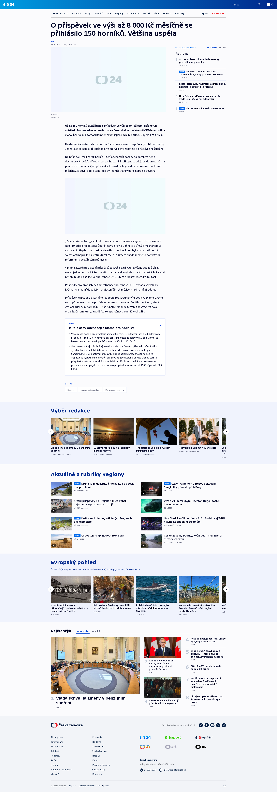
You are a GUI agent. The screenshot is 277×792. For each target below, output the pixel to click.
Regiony (119, 13)
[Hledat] (259, 4)
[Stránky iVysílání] (203, 737)
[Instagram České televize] (201, 725)
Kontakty (97, 774)
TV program (57, 737)
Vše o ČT (55, 774)
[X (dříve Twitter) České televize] (218, 725)
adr (52, 41)
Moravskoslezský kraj (90, 390)
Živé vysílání (57, 741)
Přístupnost (103, 785)
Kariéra (96, 760)
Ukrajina (76, 13)
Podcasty (179, 13)
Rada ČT (96, 755)
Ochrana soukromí (87, 785)
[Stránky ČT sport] (173, 737)
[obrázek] (108, 79)
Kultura (167, 13)
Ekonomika (133, 13)
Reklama (96, 741)
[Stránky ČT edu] (200, 746)
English (72, 785)
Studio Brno (98, 746)
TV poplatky (57, 746)
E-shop (54, 764)
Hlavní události (60, 13)
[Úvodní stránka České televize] (67, 725)
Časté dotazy (98, 769)
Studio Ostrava (99, 751)
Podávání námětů (101, 764)
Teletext (55, 751)
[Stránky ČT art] (170, 746)
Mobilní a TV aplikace (61, 769)
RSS (224, 785)
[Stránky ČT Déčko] (145, 746)
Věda (156, 13)
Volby (87, 13)
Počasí (146, 13)
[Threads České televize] (224, 725)
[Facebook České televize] (206, 725)
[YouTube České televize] (212, 725)
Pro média (97, 737)
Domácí (98, 13)
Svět (108, 13)
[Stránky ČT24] (145, 737)
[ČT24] (9, 4)
